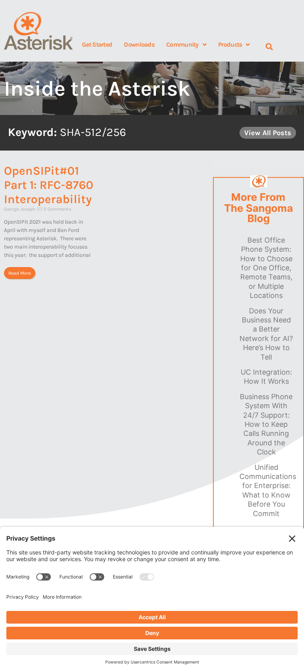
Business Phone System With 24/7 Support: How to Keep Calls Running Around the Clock (266, 424)
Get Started (97, 44)
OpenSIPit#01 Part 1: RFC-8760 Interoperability (48, 185)
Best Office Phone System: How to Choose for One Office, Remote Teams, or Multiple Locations (266, 268)
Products (230, 44)
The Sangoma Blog (258, 213)
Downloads (139, 44)
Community (182, 44)
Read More (19, 273)
